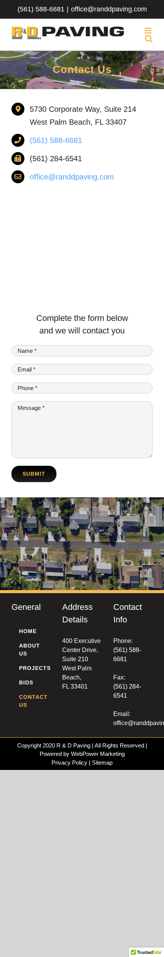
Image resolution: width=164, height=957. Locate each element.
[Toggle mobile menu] (149, 31)
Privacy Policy (69, 762)
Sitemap (102, 762)
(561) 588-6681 (41, 9)
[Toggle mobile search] (149, 39)
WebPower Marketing (98, 754)
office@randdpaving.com (109, 9)
